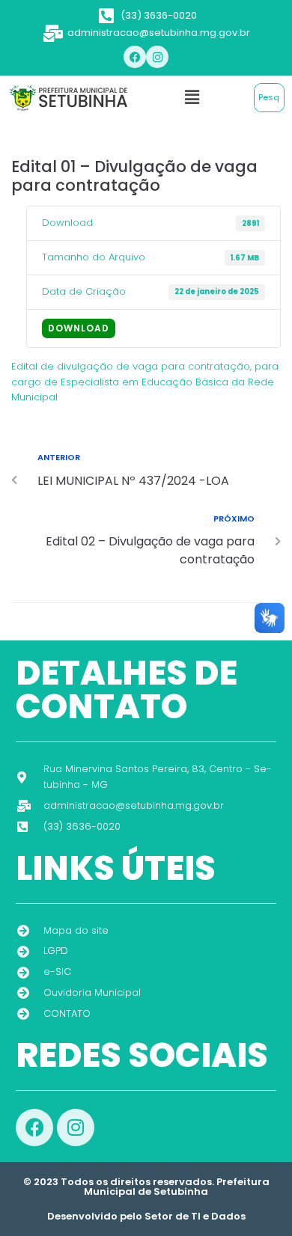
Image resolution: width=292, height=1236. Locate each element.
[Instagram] (157, 57)
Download (78, 328)
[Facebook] (135, 57)
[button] (191, 97)
